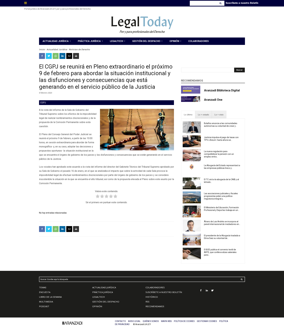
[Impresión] (76, 56)
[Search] (220, 3)
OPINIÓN (97, 306)
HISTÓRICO (152, 296)
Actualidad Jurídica (57, 49)
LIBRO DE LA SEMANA (50, 296)
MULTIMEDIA (46, 301)
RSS (147, 301)
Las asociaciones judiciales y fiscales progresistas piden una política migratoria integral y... (221, 196)
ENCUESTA (44, 292)
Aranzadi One (213, 99)
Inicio (42, 49)
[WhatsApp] (56, 56)
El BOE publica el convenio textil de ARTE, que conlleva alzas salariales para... (220, 252)
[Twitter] (49, 56)
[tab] (188, 115)
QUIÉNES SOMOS (151, 321)
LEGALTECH (98, 296)
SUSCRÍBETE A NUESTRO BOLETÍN (164, 292)
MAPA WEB (166, 321)
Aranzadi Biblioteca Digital (222, 90)
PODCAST (44, 306)
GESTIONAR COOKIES (207, 321)
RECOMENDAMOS (155, 306)
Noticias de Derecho (79, 49)
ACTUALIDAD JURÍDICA (104, 287)
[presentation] (188, 115)
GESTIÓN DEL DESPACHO (105, 301)
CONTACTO (120, 321)
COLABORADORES (155, 287)
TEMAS (42, 287)
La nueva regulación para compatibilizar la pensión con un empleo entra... (219, 154)
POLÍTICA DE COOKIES (184, 321)
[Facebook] (42, 56)
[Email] (69, 56)
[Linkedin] (62, 56)
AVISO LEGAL (134, 321)
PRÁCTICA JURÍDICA (102, 292)
